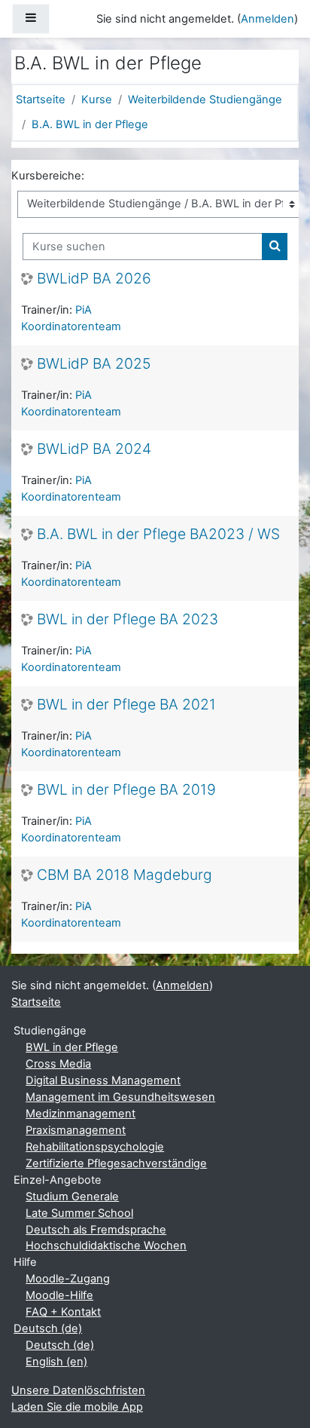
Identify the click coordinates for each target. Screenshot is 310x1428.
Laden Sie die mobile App (77, 1407)
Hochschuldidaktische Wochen (106, 1245)
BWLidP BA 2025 (93, 363)
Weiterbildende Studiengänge (205, 99)
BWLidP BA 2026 (94, 278)
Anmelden (267, 19)
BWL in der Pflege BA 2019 (126, 789)
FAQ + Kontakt (63, 1312)
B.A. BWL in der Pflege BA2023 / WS (158, 534)
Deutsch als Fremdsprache (96, 1229)
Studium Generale (72, 1196)
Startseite (40, 99)
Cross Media (58, 1064)
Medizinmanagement (80, 1113)
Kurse (96, 99)
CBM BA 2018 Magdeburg (124, 875)
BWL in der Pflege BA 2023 (127, 619)
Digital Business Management (103, 1080)
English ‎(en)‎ (56, 1361)
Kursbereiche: (47, 175)
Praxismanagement (76, 1130)
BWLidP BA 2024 (94, 449)
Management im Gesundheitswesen (120, 1097)
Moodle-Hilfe (59, 1295)
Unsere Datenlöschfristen (78, 1390)
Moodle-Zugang (68, 1279)
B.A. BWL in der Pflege (90, 124)
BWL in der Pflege (72, 1047)
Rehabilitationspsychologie (95, 1147)
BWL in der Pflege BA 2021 (126, 704)
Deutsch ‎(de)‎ (48, 1328)
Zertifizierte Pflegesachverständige (116, 1163)
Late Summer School (79, 1213)
